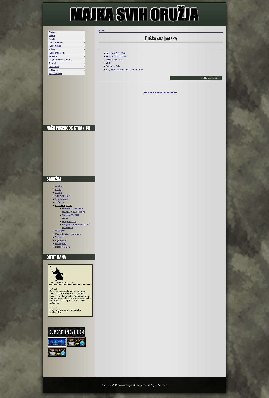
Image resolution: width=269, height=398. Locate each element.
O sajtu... (52, 32)
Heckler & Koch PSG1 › (211, 78)
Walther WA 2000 (70, 215)
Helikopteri (53, 70)
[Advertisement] (67, 100)
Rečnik (52, 36)
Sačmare (53, 49)
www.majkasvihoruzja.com (133, 385)
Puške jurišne (55, 46)
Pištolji (52, 39)
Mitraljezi (53, 56)
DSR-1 (65, 218)
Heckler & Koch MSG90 (73, 211)
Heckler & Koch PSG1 (72, 208)
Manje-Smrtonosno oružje (60, 60)
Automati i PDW (56, 42)
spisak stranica (55, 74)
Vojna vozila (54, 67)
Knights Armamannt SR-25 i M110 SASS (124, 69)
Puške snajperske (57, 53)
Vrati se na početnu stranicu (160, 92)
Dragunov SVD (69, 221)
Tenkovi (52, 63)
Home (101, 30)
